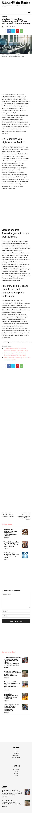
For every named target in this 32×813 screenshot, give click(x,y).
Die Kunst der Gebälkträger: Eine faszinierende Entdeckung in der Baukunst (10, 533)
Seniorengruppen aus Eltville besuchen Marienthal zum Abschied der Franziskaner (11, 708)
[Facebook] (9, 31)
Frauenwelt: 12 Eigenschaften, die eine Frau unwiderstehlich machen (23, 517)
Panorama (4, 16)
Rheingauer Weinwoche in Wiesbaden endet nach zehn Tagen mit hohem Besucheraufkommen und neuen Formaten (12, 661)
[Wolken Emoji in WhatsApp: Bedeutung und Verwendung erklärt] (25, 555)
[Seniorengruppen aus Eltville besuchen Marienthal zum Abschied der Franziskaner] (25, 707)
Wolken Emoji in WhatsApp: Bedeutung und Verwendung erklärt (11, 555)
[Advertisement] (16, 76)
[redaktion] (3, 27)
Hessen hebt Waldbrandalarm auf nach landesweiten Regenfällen (11, 696)
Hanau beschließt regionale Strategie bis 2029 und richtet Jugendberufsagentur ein (12, 685)
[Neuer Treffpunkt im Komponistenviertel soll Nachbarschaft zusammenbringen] (25, 673)
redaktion (6, 27)
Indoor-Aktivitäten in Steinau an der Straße (8, 515)
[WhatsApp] (21, 31)
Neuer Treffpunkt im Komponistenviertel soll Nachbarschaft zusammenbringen (12, 673)
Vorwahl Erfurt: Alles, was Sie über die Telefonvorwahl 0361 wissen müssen (11, 544)
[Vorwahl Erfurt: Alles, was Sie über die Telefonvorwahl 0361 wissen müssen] (25, 544)
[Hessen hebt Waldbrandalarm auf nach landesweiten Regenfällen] (25, 696)
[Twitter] (13, 31)
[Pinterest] (17, 31)
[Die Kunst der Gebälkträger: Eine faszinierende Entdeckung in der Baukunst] (25, 532)
